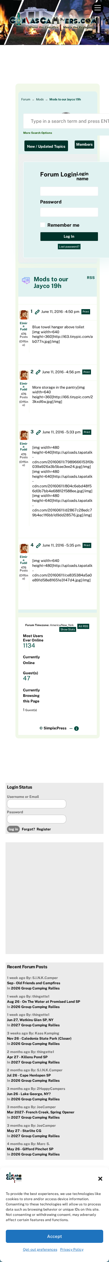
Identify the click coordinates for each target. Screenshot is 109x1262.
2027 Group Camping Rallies (35, 1025)
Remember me (63, 225)
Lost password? (69, 246)
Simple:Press (55, 728)
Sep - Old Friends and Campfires (33, 983)
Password (15, 812)
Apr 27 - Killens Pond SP (27, 1057)
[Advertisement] (55, 69)
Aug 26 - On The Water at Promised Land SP (43, 1002)
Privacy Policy (71, 1249)
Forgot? (28, 829)
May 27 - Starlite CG (24, 1131)
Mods (40, 99)
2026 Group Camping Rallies (35, 988)
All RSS (83, 626)
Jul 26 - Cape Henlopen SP (29, 1075)
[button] (100, 1179)
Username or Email (23, 797)
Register (44, 829)
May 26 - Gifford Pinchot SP (30, 1149)
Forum (25, 99)
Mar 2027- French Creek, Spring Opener (40, 1112)
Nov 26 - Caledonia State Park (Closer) (39, 1038)
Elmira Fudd (23, 326)
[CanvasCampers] (53, 30)
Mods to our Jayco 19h (65, 99)
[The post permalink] (37, 311)
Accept (54, 1236)
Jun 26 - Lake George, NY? (29, 1094)
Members (84, 144)
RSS (91, 277)
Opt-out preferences (40, 1249)
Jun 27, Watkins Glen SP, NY (30, 1020)
